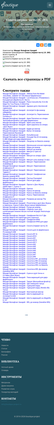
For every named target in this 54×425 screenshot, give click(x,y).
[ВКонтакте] (38, 45)
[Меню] (50, 5)
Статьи (4, 349)
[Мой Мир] (49, 45)
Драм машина (7, 386)
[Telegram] (45, 45)
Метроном (5, 383)
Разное (4, 355)
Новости (4, 345)
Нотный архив (7, 367)
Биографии (6, 352)
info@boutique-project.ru (11, 404)
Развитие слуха (8, 389)
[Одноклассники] (41, 45)
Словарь (4, 370)
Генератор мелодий (9, 392)
